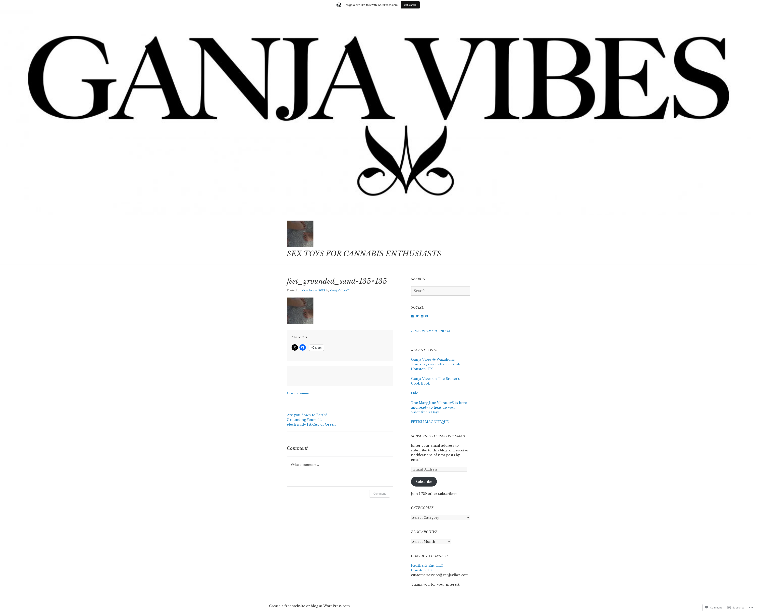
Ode (414, 393)
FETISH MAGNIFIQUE (430, 422)
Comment (379, 493)
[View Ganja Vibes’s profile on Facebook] (412, 316)
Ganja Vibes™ (340, 290)
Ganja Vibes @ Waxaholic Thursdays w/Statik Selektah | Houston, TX (436, 364)
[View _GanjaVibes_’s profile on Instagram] (422, 316)
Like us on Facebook (431, 331)
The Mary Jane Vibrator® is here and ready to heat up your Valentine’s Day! (439, 407)
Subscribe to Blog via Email (438, 436)
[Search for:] (440, 291)
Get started (410, 4)
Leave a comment (299, 393)
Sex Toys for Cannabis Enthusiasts (364, 253)
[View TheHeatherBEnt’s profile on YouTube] (426, 316)
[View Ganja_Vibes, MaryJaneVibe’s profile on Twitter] (417, 316)
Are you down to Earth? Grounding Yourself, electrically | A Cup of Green (311, 419)
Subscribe (424, 482)
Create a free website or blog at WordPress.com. (310, 606)
